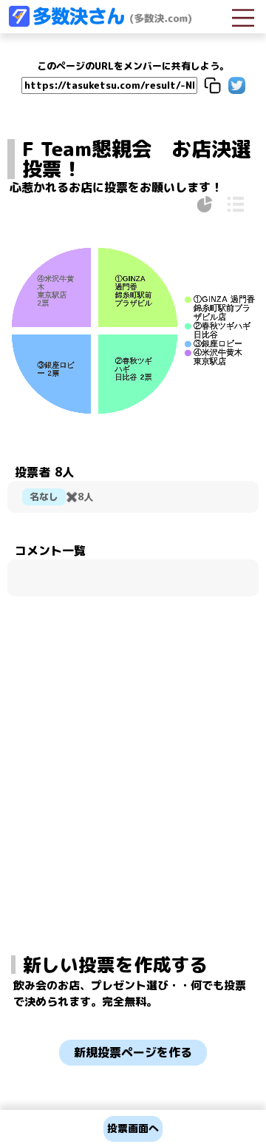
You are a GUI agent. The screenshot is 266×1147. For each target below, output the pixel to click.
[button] (212, 85)
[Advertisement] (133, 733)
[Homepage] (99, 23)
